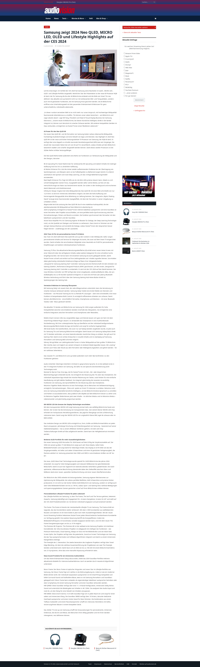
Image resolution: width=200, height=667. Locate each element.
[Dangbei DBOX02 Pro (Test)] (80, 640)
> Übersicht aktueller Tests (131, 32)
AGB (128, 664)
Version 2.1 (47, 664)
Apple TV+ (129, 56)
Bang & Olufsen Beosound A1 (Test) (106, 649)
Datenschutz (108, 664)
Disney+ (128, 65)
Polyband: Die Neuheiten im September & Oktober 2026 (140, 242)
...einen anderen (131, 93)
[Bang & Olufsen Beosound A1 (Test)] (105, 640)
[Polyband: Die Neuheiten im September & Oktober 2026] (126, 241)
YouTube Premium (132, 90)
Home (48, 18)
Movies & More (78, 18)
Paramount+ (130, 82)
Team (90, 664)
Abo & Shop (101, 18)
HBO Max (129, 68)
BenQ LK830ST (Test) (138, 251)
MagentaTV (129, 73)
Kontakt (134, 664)
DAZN (127, 62)
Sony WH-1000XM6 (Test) (53, 648)
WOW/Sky (129, 87)
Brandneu (127, 203)
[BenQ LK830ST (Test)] (126, 250)
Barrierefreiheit (119, 664)
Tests (64, 18)
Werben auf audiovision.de (148, 664)
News (56, 18)
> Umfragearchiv (139, 111)
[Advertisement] (118, 9)
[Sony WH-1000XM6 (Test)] (55, 640)
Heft (91, 18)
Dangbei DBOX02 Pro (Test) (66, 2)
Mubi (127, 76)
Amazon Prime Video (133, 53)
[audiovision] (59, 10)
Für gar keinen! (131, 96)
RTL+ (127, 85)
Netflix (128, 79)
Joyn (127, 70)
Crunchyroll (130, 59)
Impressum (97, 664)
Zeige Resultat (139, 106)
